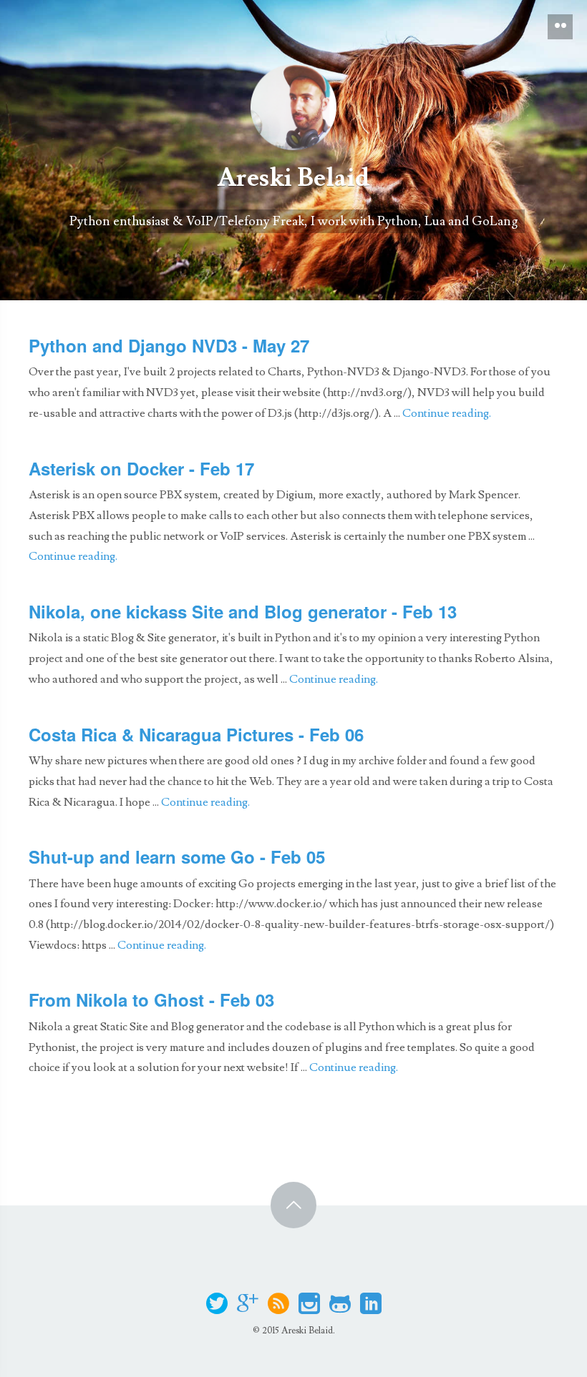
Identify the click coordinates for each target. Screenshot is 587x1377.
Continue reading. (446, 413)
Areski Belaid (293, 178)
